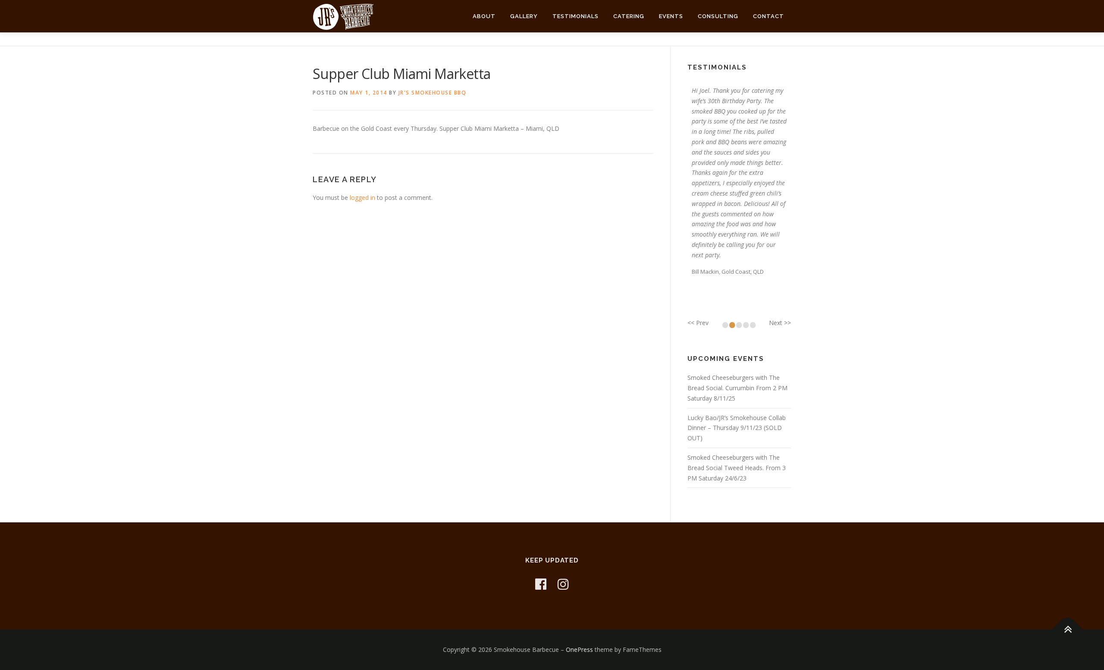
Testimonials (575, 16)
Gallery (524, 16)
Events (671, 16)
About (484, 16)
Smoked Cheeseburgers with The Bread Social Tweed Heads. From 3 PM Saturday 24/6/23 (736, 467)
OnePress (579, 649)
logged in (362, 197)
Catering (628, 16)
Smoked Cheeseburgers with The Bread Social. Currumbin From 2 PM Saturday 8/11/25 (737, 387)
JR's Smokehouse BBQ (432, 92)
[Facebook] (540, 584)
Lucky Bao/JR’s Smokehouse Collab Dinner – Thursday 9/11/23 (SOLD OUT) (736, 428)
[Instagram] (563, 584)
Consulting (718, 16)
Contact (768, 16)
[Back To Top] (1067, 629)
